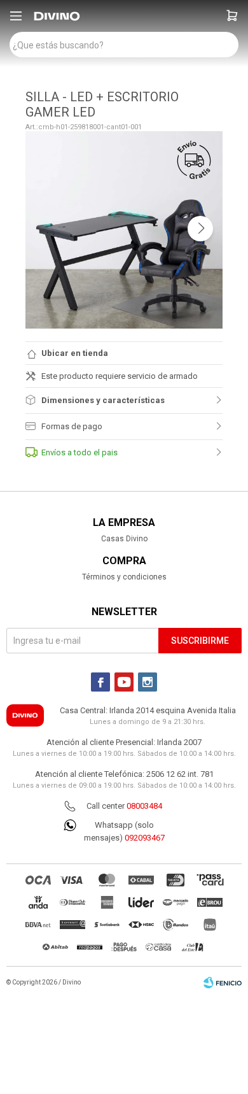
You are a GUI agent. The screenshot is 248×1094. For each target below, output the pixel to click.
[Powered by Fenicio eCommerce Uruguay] (222, 982)
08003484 (144, 806)
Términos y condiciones (124, 576)
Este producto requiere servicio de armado (119, 376)
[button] (232, 16)
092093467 (145, 837)
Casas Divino (124, 538)
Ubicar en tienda (74, 353)
